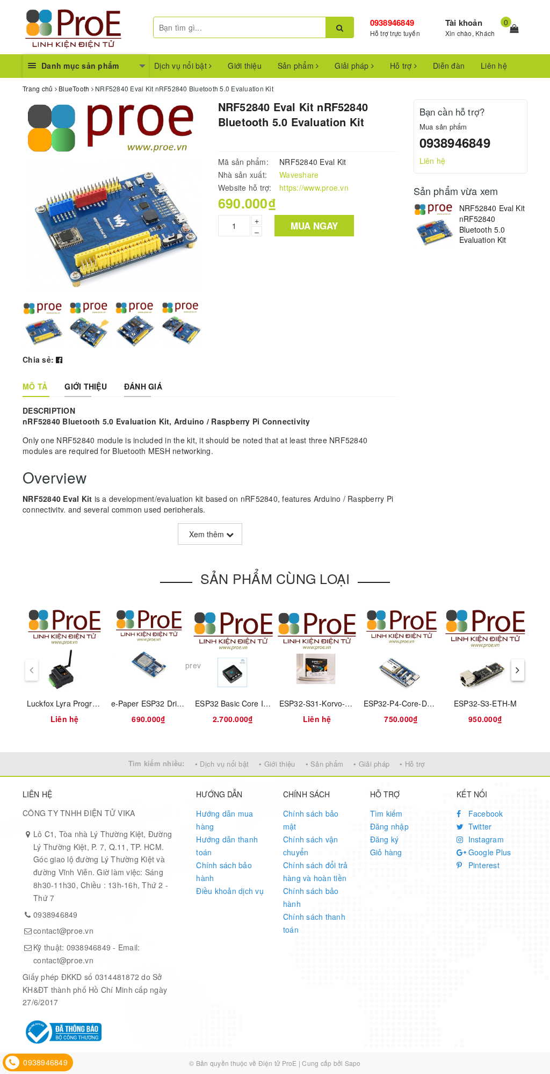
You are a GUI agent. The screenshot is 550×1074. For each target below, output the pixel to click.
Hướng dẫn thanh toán (227, 845)
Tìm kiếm (386, 813)
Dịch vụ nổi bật (181, 65)
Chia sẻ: (38, 359)
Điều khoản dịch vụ (230, 890)
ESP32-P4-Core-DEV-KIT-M (412, 703)
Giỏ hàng (386, 852)
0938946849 (392, 22)
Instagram (485, 839)
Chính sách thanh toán (314, 923)
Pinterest (483, 865)
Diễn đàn (449, 65)
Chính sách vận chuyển (310, 845)
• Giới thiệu (277, 764)
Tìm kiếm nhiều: (156, 763)
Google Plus (488, 852)
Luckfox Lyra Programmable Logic (86, 703)
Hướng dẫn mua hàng (224, 820)
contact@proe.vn (63, 930)
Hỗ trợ (402, 65)
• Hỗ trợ (412, 764)
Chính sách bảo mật (311, 820)
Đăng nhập (389, 826)
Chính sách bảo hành (224, 871)
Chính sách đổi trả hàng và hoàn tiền (315, 871)
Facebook (484, 813)
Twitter (478, 826)
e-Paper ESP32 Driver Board (161, 703)
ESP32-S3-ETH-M (485, 703)
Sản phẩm (297, 65)
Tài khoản (463, 22)
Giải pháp (353, 65)
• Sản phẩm (325, 764)
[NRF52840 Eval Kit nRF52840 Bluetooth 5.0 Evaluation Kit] (434, 225)
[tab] (35, 386)
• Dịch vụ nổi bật (222, 764)
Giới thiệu (245, 65)
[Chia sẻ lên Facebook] (59, 359)
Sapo (353, 1063)
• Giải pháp (371, 764)
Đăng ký (384, 839)
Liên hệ (494, 65)
